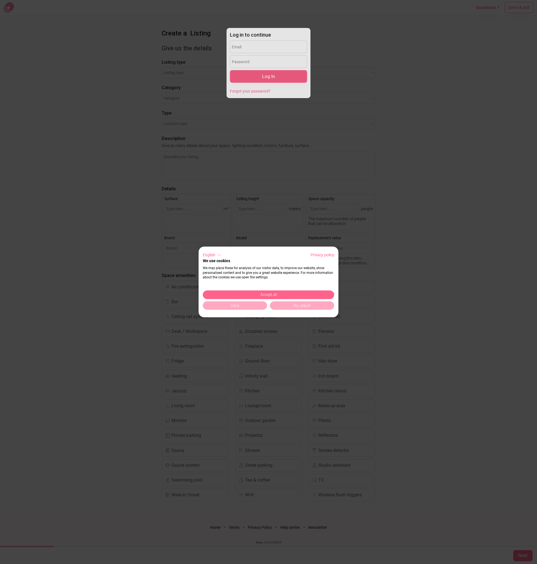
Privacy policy (322, 255)
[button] (212, 255)
